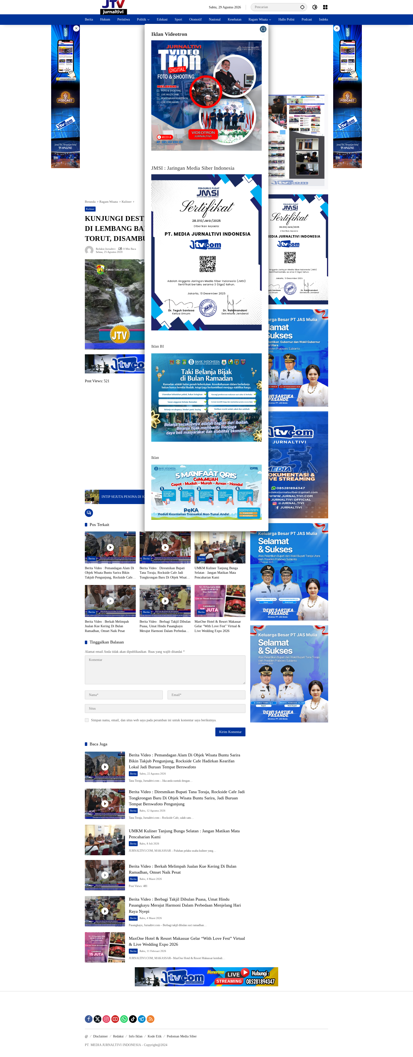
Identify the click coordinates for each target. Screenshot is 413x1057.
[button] (302, 7)
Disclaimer (100, 1036)
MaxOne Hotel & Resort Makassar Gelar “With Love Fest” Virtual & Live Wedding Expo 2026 (218, 626)
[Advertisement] (289, 59)
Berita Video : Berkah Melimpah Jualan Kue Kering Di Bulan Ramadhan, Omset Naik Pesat (107, 626)
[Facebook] (88, 1019)
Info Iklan (135, 1036)
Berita (91, 558)
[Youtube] (115, 1019)
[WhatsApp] (124, 1019)
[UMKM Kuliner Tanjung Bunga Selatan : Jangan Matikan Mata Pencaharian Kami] (220, 547)
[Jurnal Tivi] (113, 7)
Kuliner (90, 208)
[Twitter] (97, 1019)
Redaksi (118, 1036)
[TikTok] (133, 1019)
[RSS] (150, 1019)
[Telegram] (142, 1019)
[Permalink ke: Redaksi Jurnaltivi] (90, 250)
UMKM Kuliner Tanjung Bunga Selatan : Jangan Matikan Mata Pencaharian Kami (216, 572)
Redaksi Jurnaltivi (105, 249)
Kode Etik (155, 1036)
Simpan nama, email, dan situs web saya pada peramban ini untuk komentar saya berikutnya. (154, 720)
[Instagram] (106, 1019)
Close (263, 29)
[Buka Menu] (325, 7)
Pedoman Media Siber (182, 1036)
